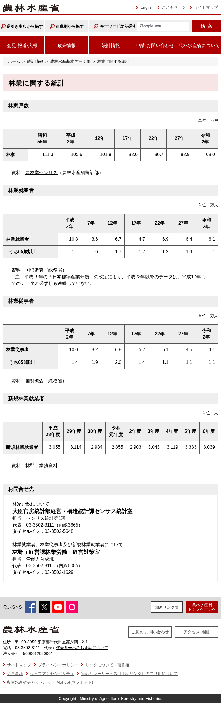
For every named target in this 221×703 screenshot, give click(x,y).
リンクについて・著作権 (107, 665)
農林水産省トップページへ (202, 606)
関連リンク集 (167, 607)
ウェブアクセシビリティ (52, 673)
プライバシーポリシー (58, 665)
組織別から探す (70, 26)
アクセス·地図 (196, 631)
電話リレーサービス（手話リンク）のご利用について (129, 673)
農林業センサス (41, 172)
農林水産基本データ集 (70, 61)
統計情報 (35, 61)
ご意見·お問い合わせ (150, 631)
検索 (206, 25)
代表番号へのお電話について (82, 647)
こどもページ (174, 7)
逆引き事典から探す (25, 26)
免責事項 (15, 673)
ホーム (14, 61)
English (147, 7)
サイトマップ (206, 7)
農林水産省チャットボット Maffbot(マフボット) (50, 682)
